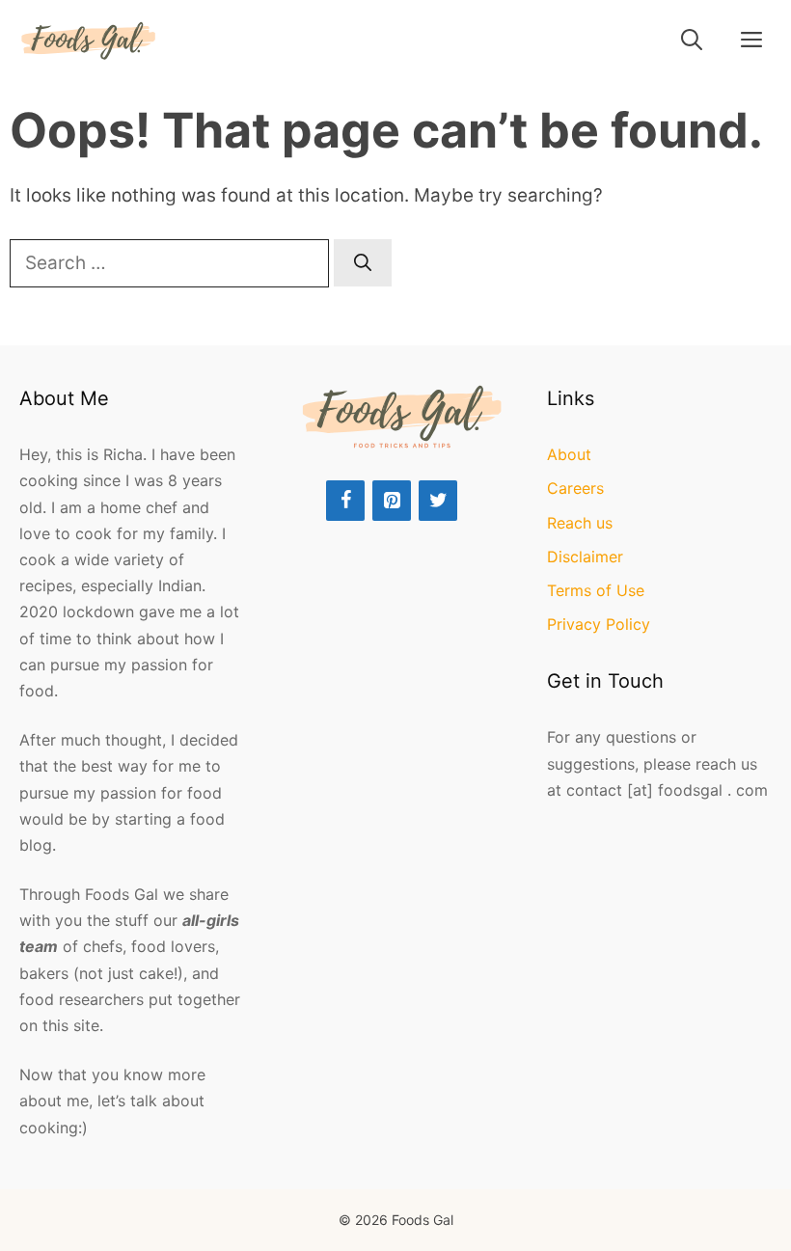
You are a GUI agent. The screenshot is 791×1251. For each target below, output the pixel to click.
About (569, 454)
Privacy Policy (598, 624)
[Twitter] (438, 500)
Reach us (580, 522)
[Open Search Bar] (692, 40)
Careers (575, 488)
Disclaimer (585, 556)
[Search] (363, 262)
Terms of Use (595, 590)
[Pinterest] (391, 500)
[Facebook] (345, 500)
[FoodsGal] (88, 40)
